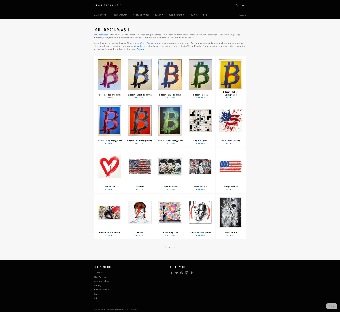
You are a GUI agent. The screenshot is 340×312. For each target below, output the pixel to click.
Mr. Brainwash (101, 34)
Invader (139, 46)
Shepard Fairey (141, 15)
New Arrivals (121, 15)
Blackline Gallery (108, 5)
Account (242, 15)
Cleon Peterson (177, 15)
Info (205, 15)
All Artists (100, 15)
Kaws (194, 15)
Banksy (159, 15)
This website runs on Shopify (125, 309)
